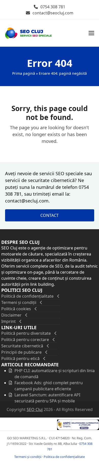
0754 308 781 (52, 7)
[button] (91, 33)
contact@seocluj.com (52, 13)
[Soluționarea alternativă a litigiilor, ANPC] (78, 428)
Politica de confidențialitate (64, 456)
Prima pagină (23, 73)
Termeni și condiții (27, 456)
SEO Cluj (35, 409)
